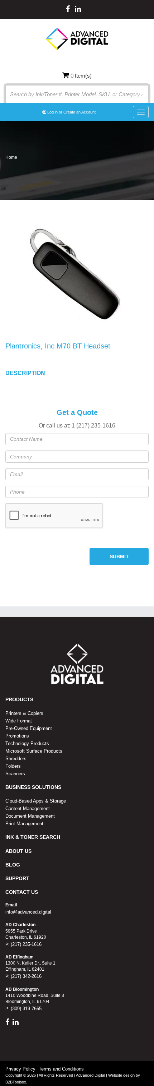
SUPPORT (17, 878)
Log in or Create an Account (71, 112)
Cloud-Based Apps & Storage (35, 801)
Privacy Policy (20, 1069)
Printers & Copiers (24, 713)
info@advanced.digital (28, 912)
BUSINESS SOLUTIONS (33, 787)
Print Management (24, 823)
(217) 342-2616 (25, 976)
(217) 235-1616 (25, 944)
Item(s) (81, 76)
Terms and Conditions (61, 1069)
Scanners (15, 773)
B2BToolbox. (16, 1082)
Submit (119, 556)
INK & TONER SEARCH (32, 837)
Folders (13, 766)
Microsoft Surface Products (33, 751)
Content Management (27, 808)
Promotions (17, 736)
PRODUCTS (19, 699)
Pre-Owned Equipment (28, 728)
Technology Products (27, 743)
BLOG (12, 865)
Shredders (16, 758)
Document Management (30, 816)
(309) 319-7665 (25, 1008)
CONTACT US (21, 892)
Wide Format (18, 721)
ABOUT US (18, 851)
